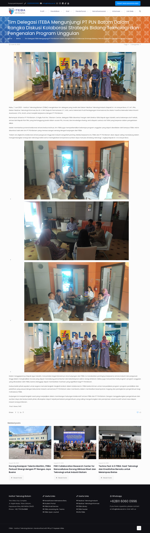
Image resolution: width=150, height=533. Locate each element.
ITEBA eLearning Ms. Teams (54, 509)
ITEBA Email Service (51, 506)
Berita (18, 38)
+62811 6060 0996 (123, 501)
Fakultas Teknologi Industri (88, 501)
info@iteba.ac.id (118, 509)
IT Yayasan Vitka (58, 528)
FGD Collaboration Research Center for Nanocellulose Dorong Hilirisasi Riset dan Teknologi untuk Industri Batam (75, 469)
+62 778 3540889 (21, 509)
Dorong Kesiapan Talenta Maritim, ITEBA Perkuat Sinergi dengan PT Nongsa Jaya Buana (30, 469)
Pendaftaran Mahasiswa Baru (55, 501)
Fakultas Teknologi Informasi (88, 503)
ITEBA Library (82, 506)
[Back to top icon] (139, 528)
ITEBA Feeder (83, 509)
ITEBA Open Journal (51, 512)
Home (10, 38)
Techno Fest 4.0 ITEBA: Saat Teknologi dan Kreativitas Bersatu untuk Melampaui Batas (118, 469)
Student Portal (49, 503)
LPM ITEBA (81, 512)
